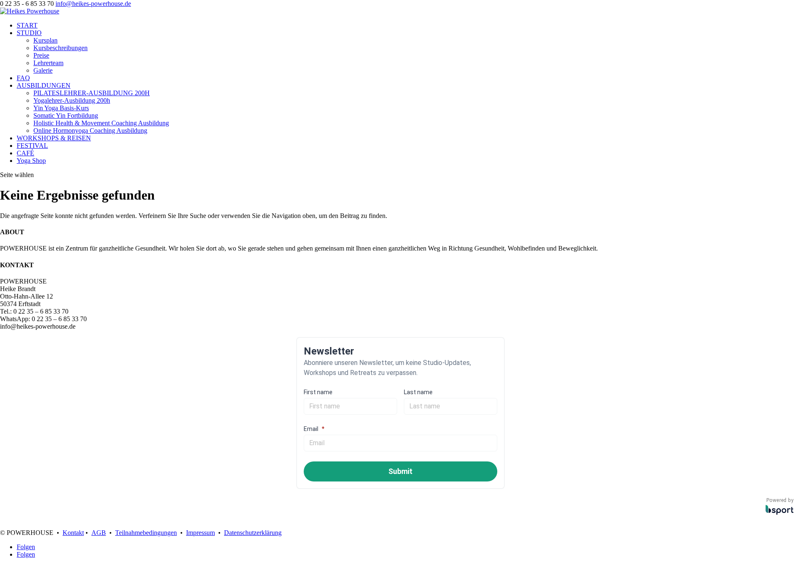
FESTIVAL (32, 145)
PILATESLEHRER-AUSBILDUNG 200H (91, 92)
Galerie (43, 70)
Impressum (200, 532)
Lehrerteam (48, 62)
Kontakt (73, 532)
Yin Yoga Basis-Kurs (61, 107)
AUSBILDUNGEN (44, 85)
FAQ (23, 77)
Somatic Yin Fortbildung (65, 115)
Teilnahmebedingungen (146, 532)
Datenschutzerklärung (253, 532)
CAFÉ (25, 153)
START (27, 25)
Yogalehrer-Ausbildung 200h (71, 100)
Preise (41, 55)
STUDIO (29, 32)
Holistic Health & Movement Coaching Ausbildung (101, 123)
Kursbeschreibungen (60, 47)
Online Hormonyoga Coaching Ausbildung (90, 130)
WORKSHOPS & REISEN (54, 138)
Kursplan (45, 40)
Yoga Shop (31, 160)
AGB (98, 532)
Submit (400, 471)
